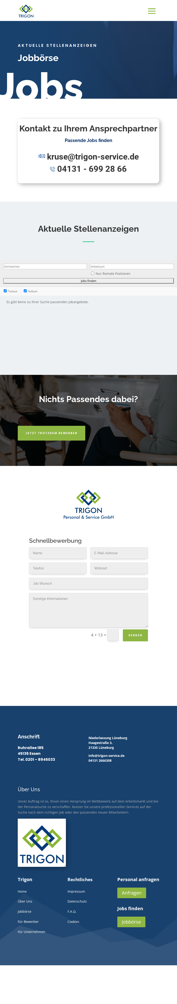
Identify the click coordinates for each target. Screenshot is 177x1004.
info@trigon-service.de (106, 755)
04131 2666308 (100, 760)
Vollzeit (32, 291)
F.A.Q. (72, 911)
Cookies (73, 921)
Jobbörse (131, 922)
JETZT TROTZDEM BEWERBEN (51, 433)
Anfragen (132, 893)
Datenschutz (77, 901)
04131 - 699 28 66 (92, 169)
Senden (135, 635)
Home (22, 891)
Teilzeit (12, 291)
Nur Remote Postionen (113, 273)
